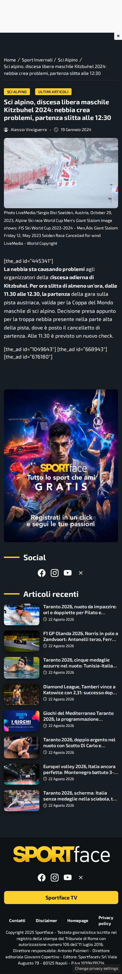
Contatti (17, 920)
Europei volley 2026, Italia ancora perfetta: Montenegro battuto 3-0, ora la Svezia (80, 772)
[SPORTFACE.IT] (61, 854)
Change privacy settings (96, 968)
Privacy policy (106, 920)
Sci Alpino (17, 92)
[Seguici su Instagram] (55, 573)
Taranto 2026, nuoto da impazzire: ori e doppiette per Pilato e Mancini (80, 612)
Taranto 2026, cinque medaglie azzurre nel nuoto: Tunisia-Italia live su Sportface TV (78, 665)
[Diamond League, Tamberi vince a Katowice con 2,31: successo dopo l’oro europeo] (21, 694)
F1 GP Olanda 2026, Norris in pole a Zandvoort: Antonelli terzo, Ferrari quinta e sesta (80, 639)
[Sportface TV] (61, 465)
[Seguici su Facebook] (42, 573)
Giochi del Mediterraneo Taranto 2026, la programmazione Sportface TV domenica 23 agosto (79, 719)
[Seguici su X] (81, 573)
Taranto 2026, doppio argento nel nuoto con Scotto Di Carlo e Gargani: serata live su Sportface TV (79, 748)
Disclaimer (46, 920)
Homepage (77, 920)
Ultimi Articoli (53, 92)
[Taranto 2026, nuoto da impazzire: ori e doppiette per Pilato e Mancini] (21, 614)
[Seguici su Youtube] (68, 573)
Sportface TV (61, 898)
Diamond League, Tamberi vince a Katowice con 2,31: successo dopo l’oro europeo (79, 692)
